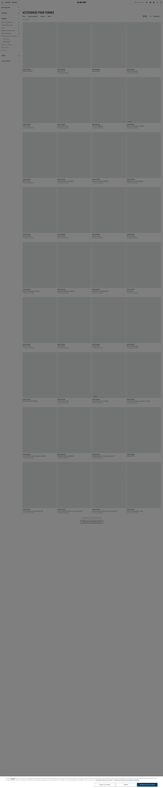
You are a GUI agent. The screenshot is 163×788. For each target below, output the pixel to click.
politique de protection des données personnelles (126, 780)
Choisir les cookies (104, 784)
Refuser (126, 784)
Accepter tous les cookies (147, 784)
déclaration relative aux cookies (104, 780)
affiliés (12, 778)
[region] (81, 782)
